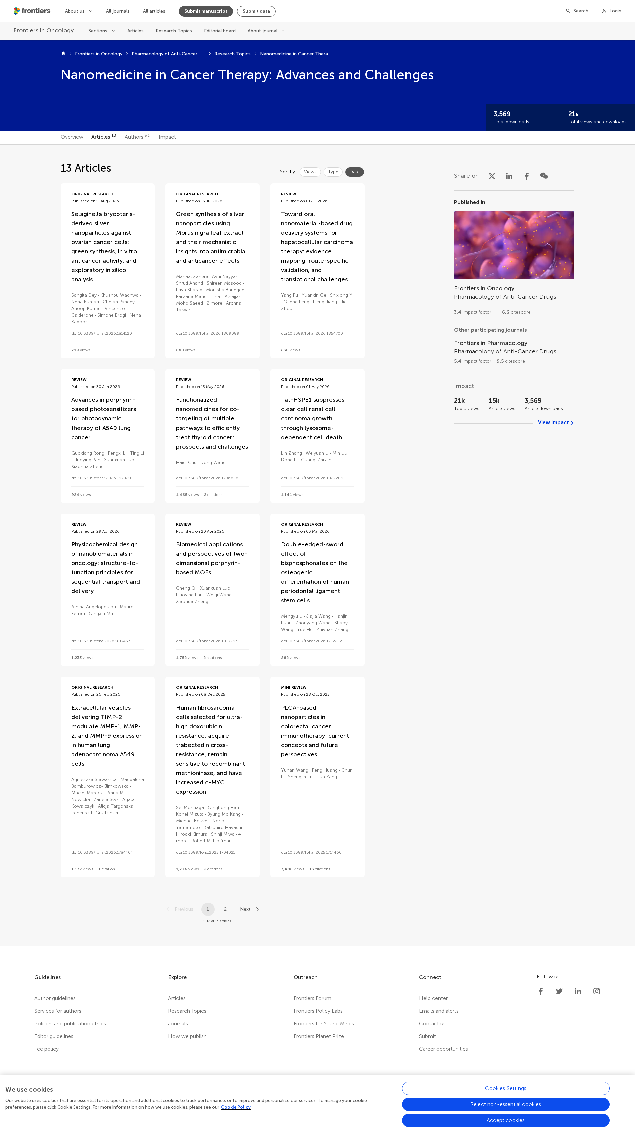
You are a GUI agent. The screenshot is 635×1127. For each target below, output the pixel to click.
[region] (317, 1101)
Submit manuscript (205, 11)
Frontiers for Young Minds (324, 1023)
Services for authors (57, 1011)
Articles (135, 31)
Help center (433, 998)
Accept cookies (506, 1120)
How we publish (187, 1036)
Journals (178, 1023)
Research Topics (174, 31)
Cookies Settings (505, 1088)
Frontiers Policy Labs (318, 1011)
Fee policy (46, 1049)
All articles (154, 11)
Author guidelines (55, 998)
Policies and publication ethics (70, 1023)
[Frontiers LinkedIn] (578, 991)
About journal (262, 31)
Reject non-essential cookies (505, 1104)
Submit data (256, 11)
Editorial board (220, 31)
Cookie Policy (236, 1106)
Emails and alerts (439, 1011)
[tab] (72, 137)
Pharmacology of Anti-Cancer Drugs (168, 54)
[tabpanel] (317, 545)
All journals (118, 11)
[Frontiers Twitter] (559, 991)
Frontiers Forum (312, 998)
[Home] (63, 54)
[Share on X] (492, 175)
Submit (427, 1036)
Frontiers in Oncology (98, 54)
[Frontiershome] (33, 11)
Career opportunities (443, 1049)
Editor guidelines (53, 1036)
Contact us (432, 1023)
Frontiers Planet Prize (319, 1036)
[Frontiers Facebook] (541, 991)
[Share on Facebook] (526, 175)
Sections (97, 31)
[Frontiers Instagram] (597, 991)
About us (75, 11)
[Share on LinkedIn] (509, 175)
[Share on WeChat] (544, 175)
